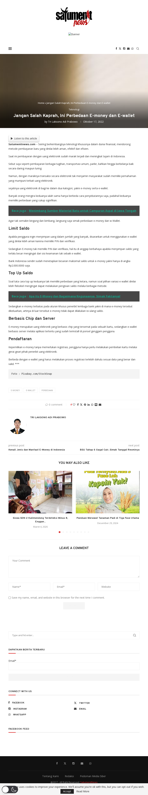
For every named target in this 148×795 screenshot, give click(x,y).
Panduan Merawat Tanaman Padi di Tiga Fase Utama (108, 518)
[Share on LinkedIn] (89, 404)
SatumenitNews (89, 782)
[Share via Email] (100, 404)
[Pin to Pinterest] (85, 404)
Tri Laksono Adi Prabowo (63, 121)
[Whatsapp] (132, 48)
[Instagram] (124, 48)
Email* (12, 660)
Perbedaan (47, 390)
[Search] (138, 48)
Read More (82, 791)
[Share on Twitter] (81, 404)
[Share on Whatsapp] (92, 404)
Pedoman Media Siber (93, 776)
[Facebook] (116, 48)
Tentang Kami (50, 776)
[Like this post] (74, 404)
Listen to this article (25, 138)
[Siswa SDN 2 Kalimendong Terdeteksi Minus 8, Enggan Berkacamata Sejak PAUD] (40, 492)
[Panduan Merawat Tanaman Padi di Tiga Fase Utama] (108, 492)
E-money (15, 390)
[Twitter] (120, 48)
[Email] (128, 48)
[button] (13, 502)
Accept (67, 791)
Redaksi (69, 776)
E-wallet (30, 390)
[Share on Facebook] (78, 404)
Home (41, 103)
